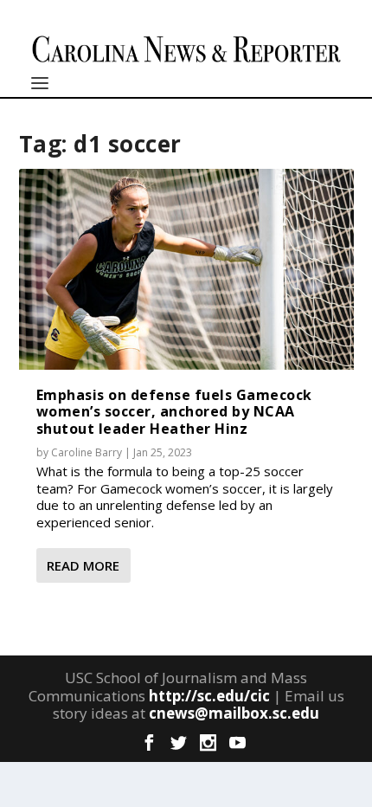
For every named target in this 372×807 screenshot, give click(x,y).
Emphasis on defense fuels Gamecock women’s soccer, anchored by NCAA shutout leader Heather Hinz (174, 411)
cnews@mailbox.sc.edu (234, 713)
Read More (83, 565)
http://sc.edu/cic (209, 696)
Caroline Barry (86, 452)
